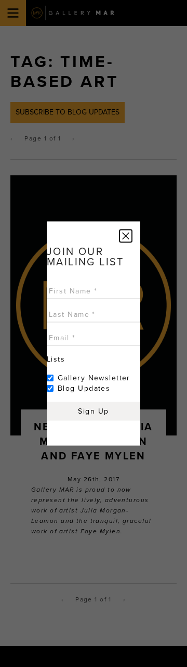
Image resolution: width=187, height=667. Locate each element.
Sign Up (93, 411)
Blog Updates (84, 388)
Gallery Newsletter (94, 378)
